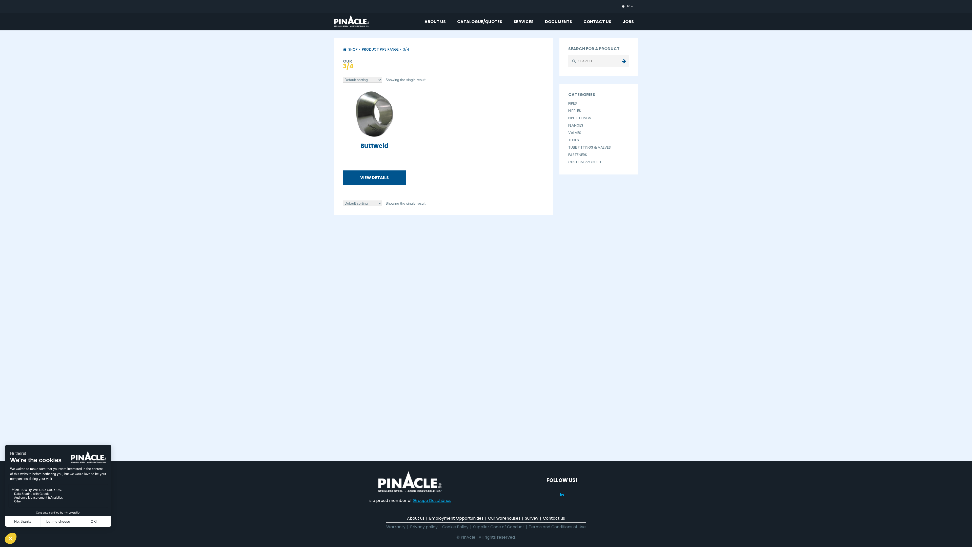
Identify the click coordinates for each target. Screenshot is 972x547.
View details (374, 178)
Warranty (396, 527)
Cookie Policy (455, 527)
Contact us (597, 22)
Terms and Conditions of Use (557, 527)
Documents (558, 22)
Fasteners (577, 154)
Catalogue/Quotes (479, 22)
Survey (531, 518)
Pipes (572, 103)
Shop (353, 49)
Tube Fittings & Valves (589, 147)
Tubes (573, 140)
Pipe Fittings (579, 118)
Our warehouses (504, 518)
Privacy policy (424, 527)
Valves (574, 132)
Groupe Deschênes (432, 500)
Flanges (575, 125)
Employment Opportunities (456, 518)
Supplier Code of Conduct (498, 527)
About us (435, 22)
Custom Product (585, 162)
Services (524, 22)
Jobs (628, 22)
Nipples (574, 110)
